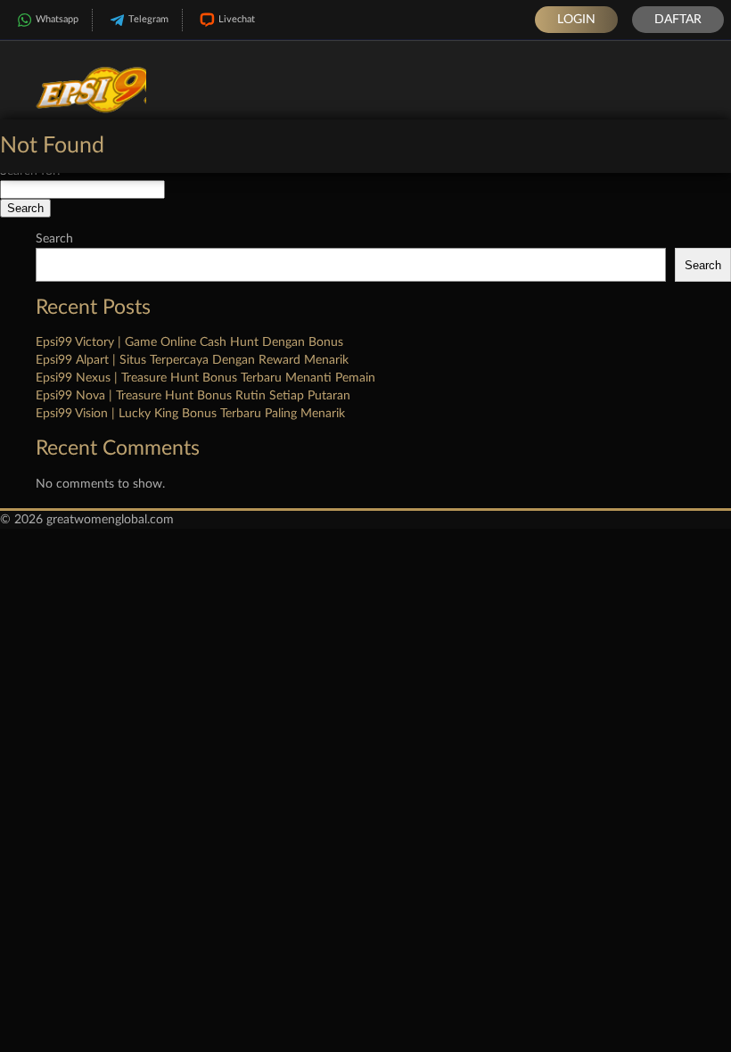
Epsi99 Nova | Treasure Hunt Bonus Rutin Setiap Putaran (193, 396)
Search (54, 239)
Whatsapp (57, 19)
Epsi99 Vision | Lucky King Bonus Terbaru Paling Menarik (190, 413)
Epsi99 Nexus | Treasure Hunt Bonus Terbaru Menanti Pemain (205, 378)
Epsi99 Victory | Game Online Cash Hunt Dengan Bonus (189, 342)
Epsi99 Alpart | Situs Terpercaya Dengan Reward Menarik (192, 360)
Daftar (678, 19)
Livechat (236, 19)
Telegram (148, 19)
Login (576, 19)
